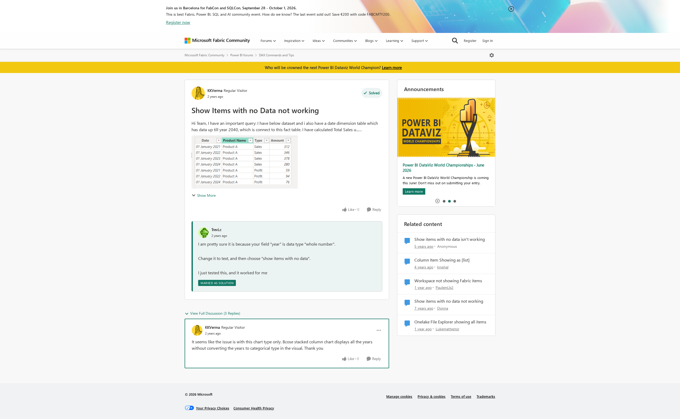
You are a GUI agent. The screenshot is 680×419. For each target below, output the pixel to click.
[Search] (455, 40)
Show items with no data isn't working (449, 239)
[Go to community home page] (217, 41)
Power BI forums (241, 55)
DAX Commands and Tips (276, 55)
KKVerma (214, 90)
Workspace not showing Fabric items (448, 280)
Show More (206, 195)
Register (470, 40)
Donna (442, 308)
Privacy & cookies (431, 396)
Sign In (487, 40)
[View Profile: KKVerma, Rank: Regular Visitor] (198, 93)
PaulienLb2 (444, 287)
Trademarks (486, 396)
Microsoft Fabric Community (204, 55)
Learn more (392, 67)
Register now (178, 22)
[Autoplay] (437, 201)
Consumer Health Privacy (253, 408)
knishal (442, 267)
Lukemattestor (447, 328)
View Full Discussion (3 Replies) (215, 313)
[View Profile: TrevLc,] (203, 232)
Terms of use (461, 396)
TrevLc (216, 229)
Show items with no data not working (448, 301)
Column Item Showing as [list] (442, 260)
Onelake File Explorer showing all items (450, 321)
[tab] (444, 201)
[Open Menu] (491, 55)
